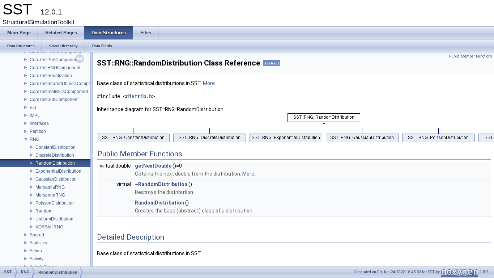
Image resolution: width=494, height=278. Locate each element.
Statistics (38, 242)
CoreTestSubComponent (54, 99)
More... (210, 83)
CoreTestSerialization (51, 75)
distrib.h (139, 96)
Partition (38, 131)
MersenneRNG (50, 195)
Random (43, 211)
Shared (37, 234)
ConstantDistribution (55, 147)
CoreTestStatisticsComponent (59, 91)
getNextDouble (153, 166)
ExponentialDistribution (58, 171)
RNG (34, 139)
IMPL (35, 115)
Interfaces (39, 123)
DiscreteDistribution (54, 155)
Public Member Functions (470, 56)
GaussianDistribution (56, 179)
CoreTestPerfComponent (54, 59)
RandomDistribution (55, 163)
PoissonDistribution (54, 203)
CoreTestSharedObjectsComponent (65, 83)
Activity (36, 258)
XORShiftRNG (49, 226)
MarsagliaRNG (50, 187)
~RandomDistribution (161, 184)
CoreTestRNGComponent (55, 67)
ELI (33, 107)
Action (36, 250)
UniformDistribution (54, 219)
